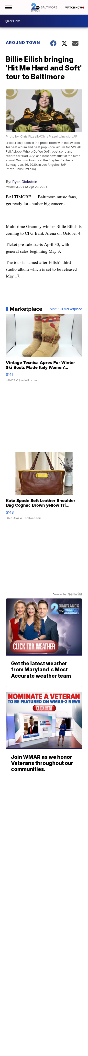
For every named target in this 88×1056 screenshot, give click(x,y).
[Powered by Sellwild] (75, 594)
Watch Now (73, 7)
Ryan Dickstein (24, 181)
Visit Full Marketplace (66, 309)
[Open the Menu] (8, 7)
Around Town (23, 42)
